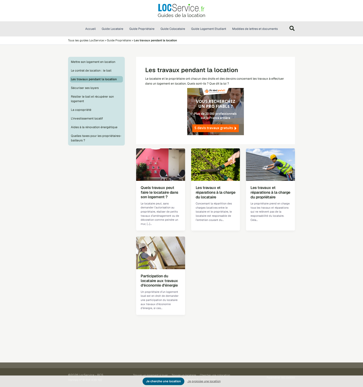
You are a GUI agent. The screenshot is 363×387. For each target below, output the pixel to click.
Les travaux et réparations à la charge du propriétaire (270, 192)
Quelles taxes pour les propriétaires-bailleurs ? (96, 138)
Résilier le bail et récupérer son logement (92, 99)
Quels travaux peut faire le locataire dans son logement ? (159, 192)
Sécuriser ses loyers (85, 88)
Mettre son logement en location (93, 62)
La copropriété (81, 110)
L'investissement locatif (87, 118)
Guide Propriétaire (119, 40)
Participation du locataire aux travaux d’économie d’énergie (159, 281)
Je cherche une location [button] (163, 381)
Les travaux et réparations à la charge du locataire (216, 192)
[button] (292, 29)
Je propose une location (204, 381)
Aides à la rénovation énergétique (94, 127)
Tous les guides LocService (86, 40)
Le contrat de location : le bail (91, 70)
